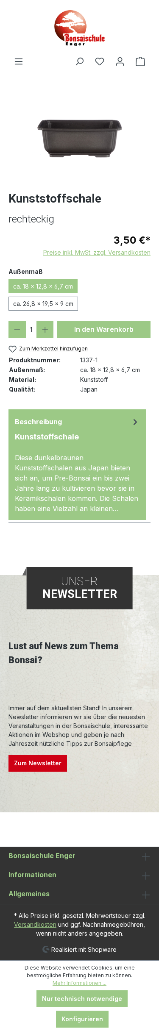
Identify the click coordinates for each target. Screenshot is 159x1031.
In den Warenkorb (104, 329)
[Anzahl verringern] (17, 329)
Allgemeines (29, 893)
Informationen (32, 874)
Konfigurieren (82, 1019)
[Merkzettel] (99, 61)
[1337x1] (79, 138)
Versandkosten (35, 924)
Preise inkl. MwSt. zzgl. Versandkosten (97, 252)
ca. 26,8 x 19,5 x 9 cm (43, 303)
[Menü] (18, 61)
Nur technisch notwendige (82, 998)
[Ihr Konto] (120, 61)
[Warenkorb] (140, 61)
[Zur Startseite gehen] (79, 28)
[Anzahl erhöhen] (45, 329)
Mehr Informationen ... (79, 983)
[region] (79, 138)
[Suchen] (79, 61)
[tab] (77, 465)
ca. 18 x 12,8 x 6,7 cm (43, 286)
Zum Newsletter (37, 763)
